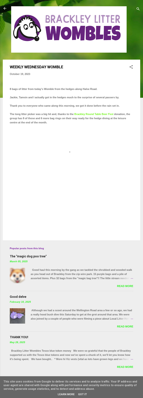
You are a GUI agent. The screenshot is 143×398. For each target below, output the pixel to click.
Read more (125, 286)
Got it (82, 394)
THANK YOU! (19, 337)
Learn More (66, 394)
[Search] (138, 9)
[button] (131, 67)
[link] (93, 114)
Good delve (18, 296)
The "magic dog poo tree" (28, 256)
